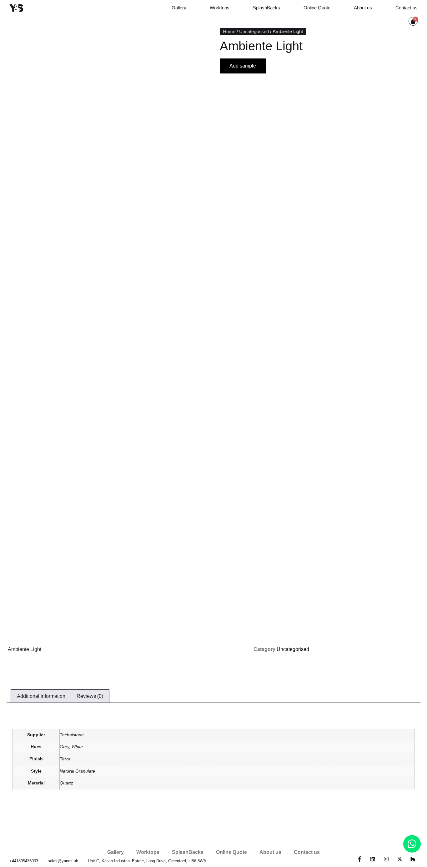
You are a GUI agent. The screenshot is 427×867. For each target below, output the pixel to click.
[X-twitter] (399, 859)
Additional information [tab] (41, 696)
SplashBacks (266, 7)
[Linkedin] (373, 859)
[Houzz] (413, 859)
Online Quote (317, 7)
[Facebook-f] (359, 859)
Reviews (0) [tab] (90, 696)
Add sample (242, 65)
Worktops (219, 7)
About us (363, 7)
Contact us (406, 7)
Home (229, 31)
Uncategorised (254, 31)
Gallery (179, 7)
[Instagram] (386, 859)
